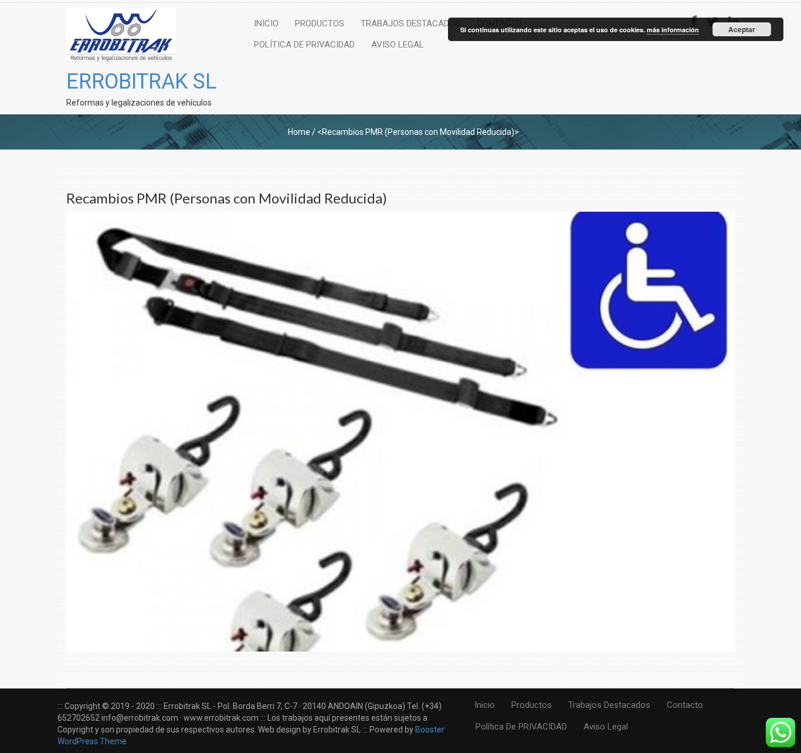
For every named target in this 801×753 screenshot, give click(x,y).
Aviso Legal (397, 44)
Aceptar (741, 29)
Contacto (685, 705)
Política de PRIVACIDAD (304, 44)
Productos (319, 23)
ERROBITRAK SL (141, 81)
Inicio (266, 23)
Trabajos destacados (410, 23)
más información (673, 29)
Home (299, 132)
